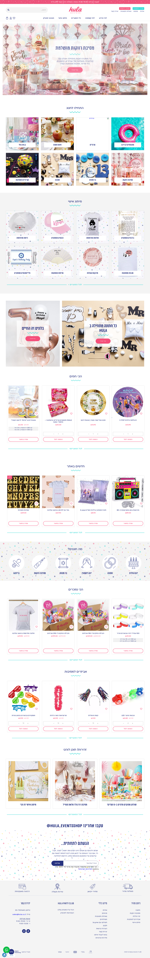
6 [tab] (71, 93)
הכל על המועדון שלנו (66, 910)
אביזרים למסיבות (133, 919)
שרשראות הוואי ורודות (58, 715)
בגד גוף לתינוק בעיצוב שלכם (58, 510)
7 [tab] (68, 93)
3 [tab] (77, 93)
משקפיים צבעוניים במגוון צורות (23, 715)
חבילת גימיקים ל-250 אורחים (58, 633)
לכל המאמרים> (75, 814)
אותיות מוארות (23, 510)
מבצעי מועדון (48, 18)
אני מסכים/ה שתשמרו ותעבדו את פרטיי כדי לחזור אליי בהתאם (77, 868)
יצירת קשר (114, 11)
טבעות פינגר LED (128, 715)
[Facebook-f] (28, 931)
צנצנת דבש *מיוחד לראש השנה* (23, 420)
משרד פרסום (26, 952)
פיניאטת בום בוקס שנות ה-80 (128, 510)
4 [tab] (75, 93)
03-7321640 (20, 910)
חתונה (110, 573)
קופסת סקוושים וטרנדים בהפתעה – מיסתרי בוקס (58, 421)
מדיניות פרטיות (101, 938)
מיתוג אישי (62, 18)
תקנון (105, 925)
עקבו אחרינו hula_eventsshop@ (75, 826)
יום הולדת (133, 573)
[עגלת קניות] (7, 18)
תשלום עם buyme (100, 922)
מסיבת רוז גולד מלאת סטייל (75, 804)
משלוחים (103, 919)
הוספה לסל (128, 439)
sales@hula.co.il (19, 914)
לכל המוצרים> (75, 448)
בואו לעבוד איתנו (100, 935)
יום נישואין (87, 573)
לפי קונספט (90, 18)
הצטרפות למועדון (67, 913)
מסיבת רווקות (40, 573)
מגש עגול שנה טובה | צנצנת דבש (93, 420)
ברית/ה (16, 573)
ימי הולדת (136, 916)
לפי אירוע (103, 18)
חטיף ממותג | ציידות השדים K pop (93, 510)
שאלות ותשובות (125, 11)
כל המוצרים (76, 18)
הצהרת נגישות (101, 928)
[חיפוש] (8, 10)
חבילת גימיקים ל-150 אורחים (93, 633)
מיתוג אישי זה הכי (28, 804)
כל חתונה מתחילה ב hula (103, 328)
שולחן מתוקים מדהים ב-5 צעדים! (122, 804)
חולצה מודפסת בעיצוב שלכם (23, 633)
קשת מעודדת (93, 715)
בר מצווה (63, 573)
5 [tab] (73, 93)
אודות (142, 11)
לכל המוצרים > (75, 284)
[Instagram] (24, 931)
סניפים (136, 11)
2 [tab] (79, 93)
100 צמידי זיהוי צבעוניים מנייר (128, 633)
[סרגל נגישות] (5, 955)
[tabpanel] (75, 59)
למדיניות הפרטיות (85, 869)
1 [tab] (81, 93)
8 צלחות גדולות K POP (128, 420)
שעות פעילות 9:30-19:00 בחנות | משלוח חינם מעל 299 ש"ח (75, 2)
